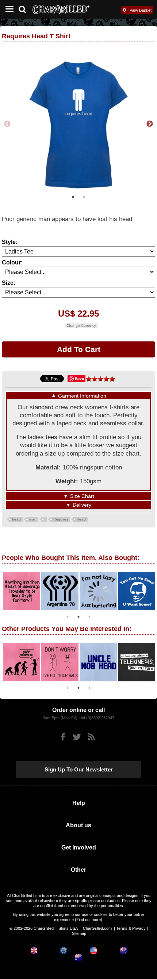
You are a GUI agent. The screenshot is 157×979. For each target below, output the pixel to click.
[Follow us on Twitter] (76, 737)
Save (79, 378)
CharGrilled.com (97, 928)
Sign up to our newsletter (79, 769)
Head (81, 519)
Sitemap (79, 933)
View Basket (141, 10)
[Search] (25, 8)
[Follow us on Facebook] (62, 737)
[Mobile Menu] (7, 9)
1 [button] (73, 197)
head (16, 519)
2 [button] (84, 197)
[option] (78, 124)
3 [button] (89, 616)
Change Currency (81, 326)
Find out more (88, 919)
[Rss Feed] (91, 737)
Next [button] (149, 124)
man (33, 519)
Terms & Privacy (131, 928)
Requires (60, 519)
